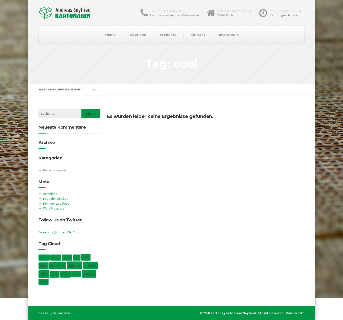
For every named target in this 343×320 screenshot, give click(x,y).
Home (110, 35)
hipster (74, 265)
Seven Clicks (62, 313)
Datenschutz (295, 313)
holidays (90, 266)
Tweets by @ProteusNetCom (58, 232)
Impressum (229, 35)
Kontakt (198, 35)
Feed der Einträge (55, 198)
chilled (55, 257)
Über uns (138, 35)
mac (55, 274)
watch (43, 281)
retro (76, 274)
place (65, 274)
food (43, 266)
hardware (57, 266)
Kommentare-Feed (56, 203)
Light (44, 274)
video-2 (89, 274)
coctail (67, 257)
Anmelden (50, 194)
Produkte (168, 35)
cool (77, 257)
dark (86, 257)
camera (44, 257)
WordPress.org (53, 208)
